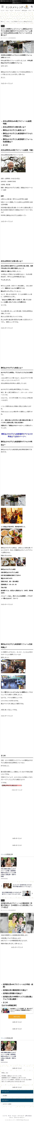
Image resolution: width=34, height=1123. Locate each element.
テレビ (7, 10)
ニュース (2, 10)
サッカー (11, 10)
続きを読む (17, 1016)
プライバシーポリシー (19, 1117)
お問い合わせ (24, 10)
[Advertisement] (17, 812)
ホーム (30, 10)
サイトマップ (17, 10)
